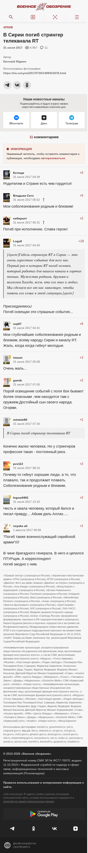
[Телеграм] (12, 829)
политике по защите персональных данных (28, 801)
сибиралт (20, 218)
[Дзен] (75, 829)
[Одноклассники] (33, 829)
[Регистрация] (55, 17)
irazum (17, 357)
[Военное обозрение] (44, 6)
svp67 (17, 323)
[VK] (54, 829)
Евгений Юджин (14, 61)
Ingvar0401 (20, 497)
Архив (8, 27)
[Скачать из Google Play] (44, 814)
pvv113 (18, 463)
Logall (17, 241)
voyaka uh (20, 526)
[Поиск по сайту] (11, 17)
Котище (18, 172)
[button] (33, 17)
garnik (17, 380)
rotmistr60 (20, 419)
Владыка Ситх (23, 195)
